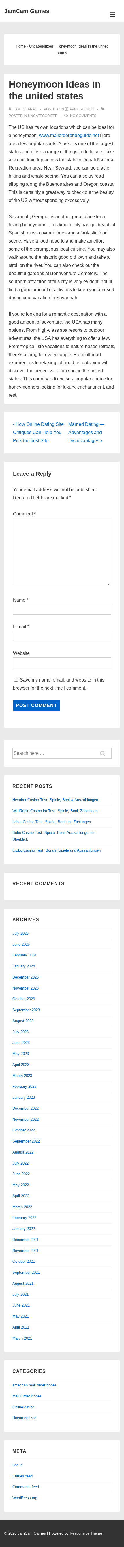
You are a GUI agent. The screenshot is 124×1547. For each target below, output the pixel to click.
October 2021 (23, 1261)
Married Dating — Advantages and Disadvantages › (86, 432)
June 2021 (21, 1305)
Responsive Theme (86, 1533)
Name (19, 599)
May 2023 (20, 1054)
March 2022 (22, 1207)
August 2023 (22, 1021)
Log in (17, 1465)
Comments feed (25, 1487)
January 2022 (23, 1229)
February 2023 (24, 1086)
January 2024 (23, 966)
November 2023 (25, 988)
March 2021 (22, 1338)
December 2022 (25, 1108)
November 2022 (25, 1119)
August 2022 (22, 1152)
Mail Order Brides (27, 1396)
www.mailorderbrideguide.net (69, 135)
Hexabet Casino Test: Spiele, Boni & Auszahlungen (55, 800)
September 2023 (26, 1010)
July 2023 (20, 1032)
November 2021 (25, 1251)
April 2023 (20, 1065)
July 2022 (20, 1163)
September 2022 (26, 1141)
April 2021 (20, 1327)
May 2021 (20, 1316)
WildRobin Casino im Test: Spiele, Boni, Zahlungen (54, 811)
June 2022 (21, 1174)
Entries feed (22, 1476)
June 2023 (21, 1043)
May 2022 (20, 1185)
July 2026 (20, 933)
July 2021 (20, 1294)
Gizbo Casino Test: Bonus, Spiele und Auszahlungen (56, 850)
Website (21, 653)
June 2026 (21, 944)
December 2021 (25, 1240)
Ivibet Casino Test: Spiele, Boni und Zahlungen (51, 822)
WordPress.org (24, 1498)
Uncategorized (43, 116)
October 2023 (23, 999)
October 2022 (23, 1130)
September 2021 (26, 1272)
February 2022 (24, 1218)
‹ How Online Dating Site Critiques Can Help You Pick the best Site (38, 432)
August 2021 (22, 1283)
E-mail (19, 626)
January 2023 (23, 1097)
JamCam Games (26, 11)
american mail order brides (34, 1385)
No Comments (83, 116)
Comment (24, 513)
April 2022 (20, 1196)
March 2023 (22, 1076)
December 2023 (25, 977)
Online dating (23, 1407)
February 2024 (24, 955)
